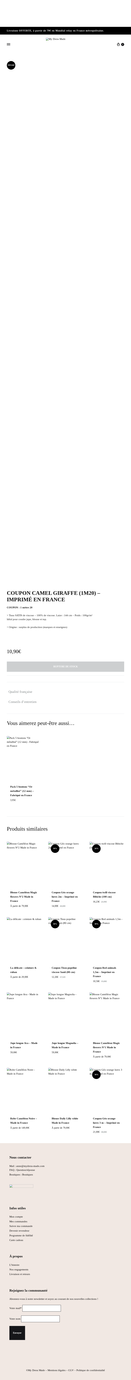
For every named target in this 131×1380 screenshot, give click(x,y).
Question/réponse (25, 1170)
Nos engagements (18, 1269)
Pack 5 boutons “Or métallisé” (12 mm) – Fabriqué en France (22, 791)
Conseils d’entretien (23, 702)
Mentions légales (57, 1370)
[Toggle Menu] (8, 44)
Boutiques (27, 1174)
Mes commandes (18, 1221)
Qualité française (20, 692)
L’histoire (14, 1265)
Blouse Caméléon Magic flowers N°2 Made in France (23, 896)
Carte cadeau (16, 1240)
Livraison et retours (19, 1274)
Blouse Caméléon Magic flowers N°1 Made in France (106, 1047)
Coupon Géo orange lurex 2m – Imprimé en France (65, 896)
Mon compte (16, 1216)
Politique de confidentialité (90, 1370)
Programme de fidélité (21, 1235)
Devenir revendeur (19, 1230)
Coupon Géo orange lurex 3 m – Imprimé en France (106, 1122)
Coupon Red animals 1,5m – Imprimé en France (104, 972)
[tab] (23, 692)
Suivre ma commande (21, 1226)
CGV (71, 1370)
